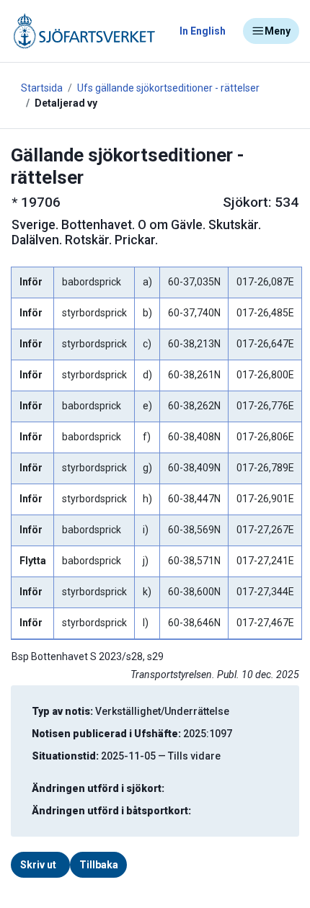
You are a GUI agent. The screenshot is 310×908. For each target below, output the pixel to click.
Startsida (42, 88)
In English (203, 31)
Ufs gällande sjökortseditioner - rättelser (168, 88)
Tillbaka (98, 865)
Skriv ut (38, 865)
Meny (278, 31)
